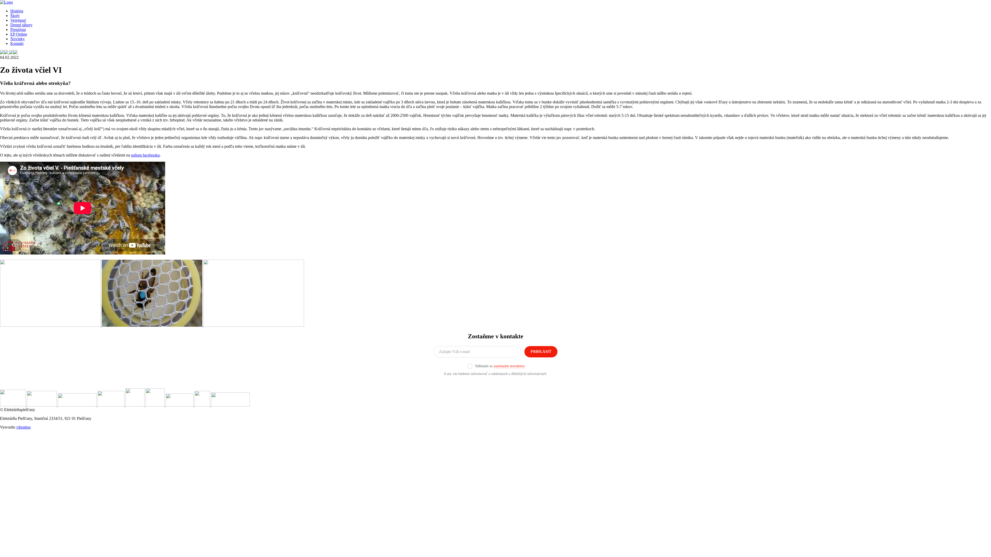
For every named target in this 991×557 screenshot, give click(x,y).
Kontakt (16, 43)
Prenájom (18, 29)
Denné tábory (21, 25)
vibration (23, 427)
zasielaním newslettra (509, 366)
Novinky (17, 39)
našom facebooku (145, 155)
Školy (15, 15)
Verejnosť (18, 20)
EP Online (18, 34)
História (16, 11)
